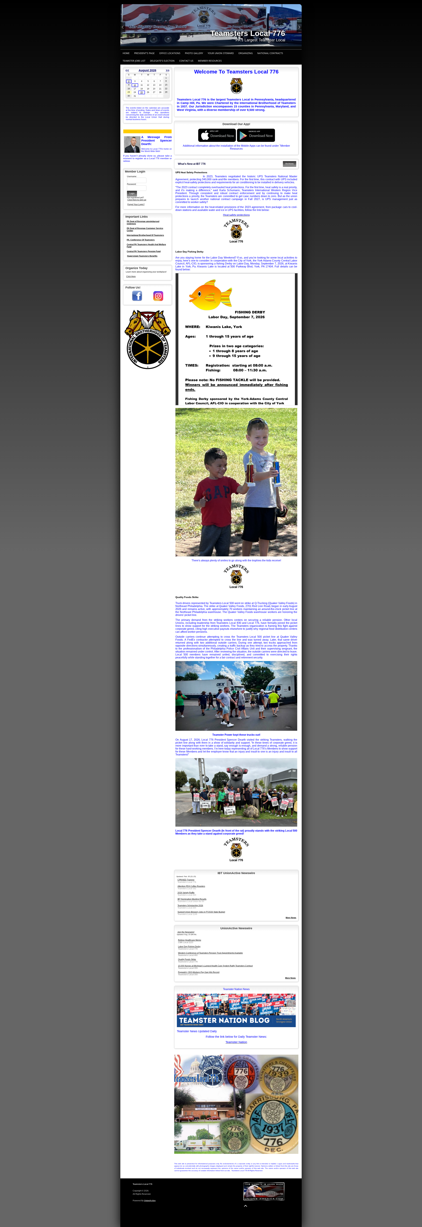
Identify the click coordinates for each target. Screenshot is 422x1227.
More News (290, 978)
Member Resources (210, 60)
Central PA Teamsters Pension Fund (144, 251)
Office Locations (169, 53)
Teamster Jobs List (134, 60)
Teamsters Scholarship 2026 (190, 905)
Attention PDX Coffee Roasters (191, 886)
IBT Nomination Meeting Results (192, 899)
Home (126, 53)
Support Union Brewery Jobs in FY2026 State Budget (201, 912)
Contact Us (186, 60)
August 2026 (147, 70)
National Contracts (270, 53)
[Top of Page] (245, 1206)
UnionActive (150, 1200)
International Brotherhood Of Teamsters (145, 235)
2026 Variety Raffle (186, 893)
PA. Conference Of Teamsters (141, 240)
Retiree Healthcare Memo (189, 940)
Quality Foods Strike (186, 597)
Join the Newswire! (185, 932)
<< (127, 70)
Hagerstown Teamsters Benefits (142, 256)
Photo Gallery (194, 53)
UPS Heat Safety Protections (191, 172)
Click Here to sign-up (136, 200)
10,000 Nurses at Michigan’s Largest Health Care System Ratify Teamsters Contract (215, 966)
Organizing (245, 53)
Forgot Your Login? (136, 204)
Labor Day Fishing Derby (189, 251)
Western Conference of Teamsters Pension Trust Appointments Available (210, 953)
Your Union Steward (221, 53)
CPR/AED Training (186, 880)
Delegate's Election (162, 60)
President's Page (144, 53)
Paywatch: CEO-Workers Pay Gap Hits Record (198, 972)
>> (167, 70)
